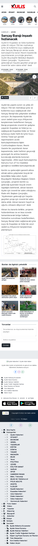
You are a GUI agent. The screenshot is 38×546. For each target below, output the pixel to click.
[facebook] (11, 425)
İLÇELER (13, 486)
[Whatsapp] (22, 371)
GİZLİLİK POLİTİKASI (10, 398)
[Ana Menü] (2, 6)
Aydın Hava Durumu (10, 380)
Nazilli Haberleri (16, 489)
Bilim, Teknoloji (16, 476)
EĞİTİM (13, 447)
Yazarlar (10, 509)
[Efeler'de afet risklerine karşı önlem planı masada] (28, 272)
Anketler (10, 516)
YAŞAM (13, 452)
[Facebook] (15, 371)
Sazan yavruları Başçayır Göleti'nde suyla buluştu (8, 313)
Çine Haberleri (16, 494)
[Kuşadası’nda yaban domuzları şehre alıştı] (10, 290)
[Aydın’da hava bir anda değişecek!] (28, 290)
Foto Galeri (11, 504)
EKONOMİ (21, 12)
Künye (9, 518)
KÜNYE (22, 398)
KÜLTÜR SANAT (17, 467)
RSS (6, 413)
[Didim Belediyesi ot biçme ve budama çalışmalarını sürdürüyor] (28, 306)
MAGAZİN (14, 454)
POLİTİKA (14, 462)
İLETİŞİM (31, 398)
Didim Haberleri (16, 496)
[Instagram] (19, 371)
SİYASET (12, 12)
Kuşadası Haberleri (18, 491)
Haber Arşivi (8, 393)
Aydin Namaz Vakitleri (11, 382)
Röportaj (10, 511)
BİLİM (12, 457)
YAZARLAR (31, 12)
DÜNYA (13, 449)
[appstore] (10, 404)
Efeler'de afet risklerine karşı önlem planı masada (27, 280)
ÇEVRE (13, 32)
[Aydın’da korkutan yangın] (10, 272)
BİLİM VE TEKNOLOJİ (19, 479)
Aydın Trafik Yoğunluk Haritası (14, 384)
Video (9, 506)
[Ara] (35, 6)
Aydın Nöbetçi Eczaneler (12, 377)
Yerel (12, 459)
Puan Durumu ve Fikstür (12, 386)
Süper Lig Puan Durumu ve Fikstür (24, 536)
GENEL (13, 442)
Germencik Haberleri (18, 501)
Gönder (6, 345)
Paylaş (6, 97)
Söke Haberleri (16, 499)
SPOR (12, 472)
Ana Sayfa (11, 430)
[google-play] (28, 404)
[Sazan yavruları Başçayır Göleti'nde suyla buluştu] (10, 306)
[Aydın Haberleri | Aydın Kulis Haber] (18, 6)
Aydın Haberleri (16, 435)
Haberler (4, 32)
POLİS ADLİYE (16, 481)
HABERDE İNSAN (17, 474)
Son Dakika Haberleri (11, 390)
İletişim (10, 521)
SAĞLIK (13, 469)
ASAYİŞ (13, 484)
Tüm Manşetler (9, 388)
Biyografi (11, 513)
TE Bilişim (24, 419)
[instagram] (20, 425)
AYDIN (3, 12)
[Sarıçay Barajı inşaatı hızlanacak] (19, 84)
